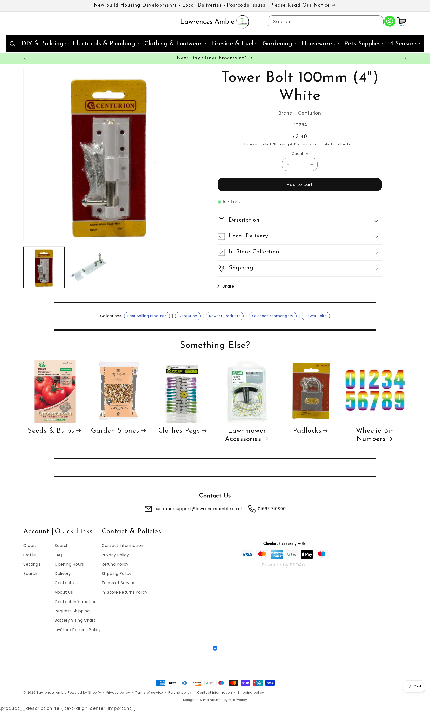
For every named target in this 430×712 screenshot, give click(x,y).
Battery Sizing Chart (75, 620)
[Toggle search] (12, 43)
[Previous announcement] (24, 58)
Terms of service (149, 692)
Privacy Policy (115, 554)
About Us (64, 592)
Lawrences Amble (52, 692)
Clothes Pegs (179, 431)
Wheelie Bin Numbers (375, 435)
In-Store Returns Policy (78, 629)
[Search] (377, 22)
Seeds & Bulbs (51, 431)
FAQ (58, 554)
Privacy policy (118, 692)
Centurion (187, 315)
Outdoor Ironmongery (272, 315)
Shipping (281, 144)
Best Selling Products (147, 315)
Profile (29, 554)
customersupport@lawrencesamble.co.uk (198, 509)
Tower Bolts (315, 315)
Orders (30, 545)
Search (30, 573)
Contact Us (66, 582)
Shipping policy (250, 692)
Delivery (63, 573)
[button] (300, 221)
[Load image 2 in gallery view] (87, 267)
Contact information (214, 692)
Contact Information (76, 601)
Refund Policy (115, 564)
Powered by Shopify (84, 692)
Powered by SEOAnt (284, 565)
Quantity (300, 153)
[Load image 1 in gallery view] (43, 267)
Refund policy (180, 692)
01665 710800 (272, 509)
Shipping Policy (116, 573)
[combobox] (325, 22)
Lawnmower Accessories (245, 435)
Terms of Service (119, 582)
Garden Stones (115, 431)
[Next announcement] (405, 58)
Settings (31, 564)
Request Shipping (72, 611)
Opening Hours (69, 564)
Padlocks (307, 431)
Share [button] (228, 286)
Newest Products (225, 315)
